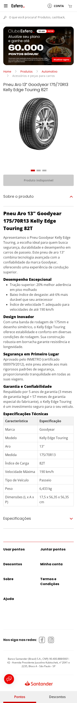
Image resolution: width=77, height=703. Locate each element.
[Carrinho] (71, 5)
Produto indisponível (38, 180)
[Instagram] (51, 640)
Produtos (26, 71)
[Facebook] (42, 640)
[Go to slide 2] (39, 170)
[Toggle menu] (5, 5)
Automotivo (49, 71)
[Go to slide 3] (44, 170)
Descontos (57, 697)
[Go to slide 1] (33, 170)
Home (7, 71)
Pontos (19, 697)
